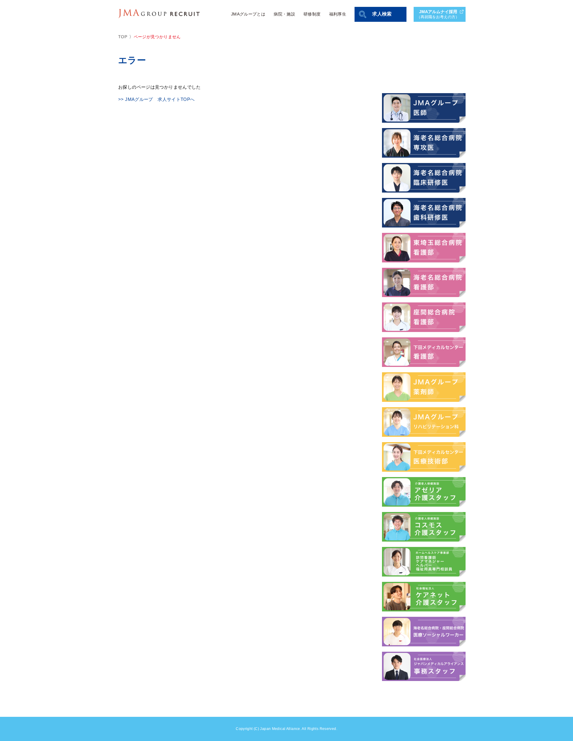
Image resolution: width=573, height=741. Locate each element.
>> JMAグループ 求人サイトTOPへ (156, 99)
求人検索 (382, 13)
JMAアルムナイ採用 (438, 14)
